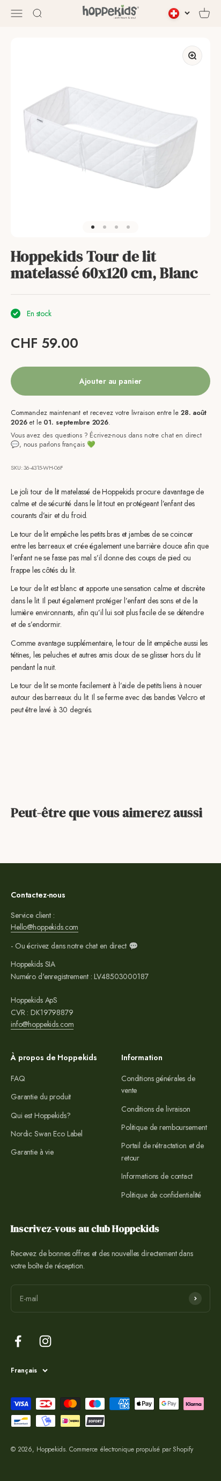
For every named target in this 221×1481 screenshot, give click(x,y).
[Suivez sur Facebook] (18, 1341)
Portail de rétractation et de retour (162, 1151)
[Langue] (179, 13)
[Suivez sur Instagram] (45, 1341)
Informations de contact (157, 1176)
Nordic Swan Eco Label (47, 1133)
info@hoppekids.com (42, 1024)
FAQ (18, 1078)
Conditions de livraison (155, 1109)
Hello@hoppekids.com (44, 927)
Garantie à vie (32, 1152)
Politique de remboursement (164, 1127)
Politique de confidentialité (161, 1195)
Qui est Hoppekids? (40, 1115)
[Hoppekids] (111, 13)
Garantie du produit (41, 1096)
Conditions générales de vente (158, 1084)
